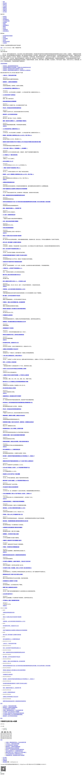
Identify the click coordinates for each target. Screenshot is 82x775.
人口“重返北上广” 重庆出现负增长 (10, 154)
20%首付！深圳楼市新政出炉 (9, 214)
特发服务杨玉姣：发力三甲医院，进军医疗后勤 (13, 428)
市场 (1, 47)
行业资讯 (5, 6)
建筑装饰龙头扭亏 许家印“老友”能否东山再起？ (13, 574)
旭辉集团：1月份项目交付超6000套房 (11, 533)
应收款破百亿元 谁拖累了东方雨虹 (10, 580)
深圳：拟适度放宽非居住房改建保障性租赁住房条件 (14, 195)
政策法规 (5, 8)
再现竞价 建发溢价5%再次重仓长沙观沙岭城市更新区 (14, 308)
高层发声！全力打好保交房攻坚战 (10, 114)
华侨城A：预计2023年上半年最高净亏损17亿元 (13, 514)
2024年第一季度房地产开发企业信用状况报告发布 (13, 713)
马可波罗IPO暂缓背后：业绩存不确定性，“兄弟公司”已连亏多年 (16, 561)
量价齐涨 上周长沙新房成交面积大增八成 (11, 274)
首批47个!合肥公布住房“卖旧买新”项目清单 (12, 235)
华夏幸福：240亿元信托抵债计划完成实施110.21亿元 (14, 289)
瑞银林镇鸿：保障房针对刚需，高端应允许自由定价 (14, 415)
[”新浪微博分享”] (1, 50)
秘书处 (4, 28)
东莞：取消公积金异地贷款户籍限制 (10, 221)
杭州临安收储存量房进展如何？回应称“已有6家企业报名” (15, 255)
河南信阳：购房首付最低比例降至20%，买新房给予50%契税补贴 (16, 70)
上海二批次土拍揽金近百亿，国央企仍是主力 (12, 355)
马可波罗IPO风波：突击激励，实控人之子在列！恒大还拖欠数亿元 (17, 567)
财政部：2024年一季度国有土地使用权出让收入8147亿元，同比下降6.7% (18, 174)
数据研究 (5, 7)
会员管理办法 (6, 19)
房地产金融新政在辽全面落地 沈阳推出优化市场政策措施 (15, 188)
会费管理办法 (6, 25)
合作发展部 (5, 38)
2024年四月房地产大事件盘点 (9, 94)
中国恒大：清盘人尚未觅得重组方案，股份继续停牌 (14, 302)
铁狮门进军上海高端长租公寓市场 (10, 587)
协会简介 (5, 16)
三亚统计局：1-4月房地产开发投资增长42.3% (12, 268)
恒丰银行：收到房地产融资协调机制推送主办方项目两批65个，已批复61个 (19, 455)
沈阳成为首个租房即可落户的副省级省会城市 (12, 261)
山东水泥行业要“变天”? (8, 593)
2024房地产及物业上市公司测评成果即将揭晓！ (13, 714)
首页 (4, 1)
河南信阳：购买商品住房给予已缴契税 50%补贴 (13, 68)
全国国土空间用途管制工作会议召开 (10, 349)
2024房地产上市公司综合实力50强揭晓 (11, 711)
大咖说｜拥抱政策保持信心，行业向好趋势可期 (13, 710)
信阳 (3, 63)
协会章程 (5, 22)
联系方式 (5, 759)
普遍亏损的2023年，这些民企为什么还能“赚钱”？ (16, 752)
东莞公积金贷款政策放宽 (8, 227)
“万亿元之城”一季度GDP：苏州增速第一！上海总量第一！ (15, 148)
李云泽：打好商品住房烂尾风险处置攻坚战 (12, 107)
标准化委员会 (6, 31)
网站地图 (5, 761)
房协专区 (5, 3)
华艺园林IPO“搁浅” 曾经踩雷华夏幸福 (11, 600)
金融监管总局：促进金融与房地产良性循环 (12, 396)
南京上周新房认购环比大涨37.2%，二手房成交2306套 (14, 281)
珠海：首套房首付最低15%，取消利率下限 (12, 208)
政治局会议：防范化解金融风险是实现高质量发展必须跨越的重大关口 (18, 402)
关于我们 (5, 757)
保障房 (5, 63)
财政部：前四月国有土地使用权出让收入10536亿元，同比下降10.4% (17, 135)
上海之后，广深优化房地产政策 (9, 75)
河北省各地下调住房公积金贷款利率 (10, 487)
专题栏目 (5, 10)
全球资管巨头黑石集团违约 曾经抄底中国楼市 (12, 527)
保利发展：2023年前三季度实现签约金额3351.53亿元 (14, 507)
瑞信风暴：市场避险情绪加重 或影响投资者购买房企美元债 (15, 520)
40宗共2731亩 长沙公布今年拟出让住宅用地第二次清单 (14, 368)
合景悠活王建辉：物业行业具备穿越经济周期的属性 (14, 435)
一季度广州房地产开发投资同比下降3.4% (11, 167)
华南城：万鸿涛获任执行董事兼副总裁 (11, 546)
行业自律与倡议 (6, 20)
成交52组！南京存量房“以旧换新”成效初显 (12, 242)
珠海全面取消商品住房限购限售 (9, 101)
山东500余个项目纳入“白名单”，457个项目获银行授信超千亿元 (16, 467)
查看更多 (5, 126)
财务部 (4, 40)
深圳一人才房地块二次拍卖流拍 (9, 362)
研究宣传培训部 (6, 41)
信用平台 (5, 4)
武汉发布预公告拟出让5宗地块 (9, 388)
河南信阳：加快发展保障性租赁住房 (10, 65)
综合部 (4, 37)
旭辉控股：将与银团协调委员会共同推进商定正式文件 (14, 321)
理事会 (4, 26)
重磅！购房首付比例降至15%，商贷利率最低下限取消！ (15, 120)
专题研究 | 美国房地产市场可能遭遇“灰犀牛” (12, 540)
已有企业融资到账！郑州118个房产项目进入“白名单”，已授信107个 (17, 493)
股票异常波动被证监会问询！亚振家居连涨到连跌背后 (14, 554)
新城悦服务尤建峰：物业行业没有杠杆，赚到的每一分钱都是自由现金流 (18, 422)
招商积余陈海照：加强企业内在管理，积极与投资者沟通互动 (16, 441)
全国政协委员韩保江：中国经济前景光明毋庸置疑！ (14, 501)
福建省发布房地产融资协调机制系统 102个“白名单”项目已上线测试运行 (18, 461)
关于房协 (5, 11)
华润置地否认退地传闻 (7, 315)
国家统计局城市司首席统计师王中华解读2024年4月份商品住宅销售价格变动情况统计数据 (22, 141)
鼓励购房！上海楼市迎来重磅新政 (10, 81)
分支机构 (5, 42)
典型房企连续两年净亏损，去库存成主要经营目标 (13, 334)
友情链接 (5, 760)
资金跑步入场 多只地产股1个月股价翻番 (11, 474)
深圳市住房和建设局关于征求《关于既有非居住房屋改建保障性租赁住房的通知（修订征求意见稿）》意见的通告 (26, 201)
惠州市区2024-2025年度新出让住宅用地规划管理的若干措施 (15, 381)
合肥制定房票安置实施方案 (8, 182)
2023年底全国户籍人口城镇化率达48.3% (11, 88)
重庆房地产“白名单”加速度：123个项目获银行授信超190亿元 (16, 480)
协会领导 (5, 18)
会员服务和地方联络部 (7, 35)
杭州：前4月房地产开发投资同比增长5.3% (12, 248)
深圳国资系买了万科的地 (8, 328)
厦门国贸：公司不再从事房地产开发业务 (11, 295)
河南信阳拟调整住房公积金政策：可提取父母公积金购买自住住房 (17, 67)
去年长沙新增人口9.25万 (8, 161)
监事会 (4, 23)
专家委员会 (5, 29)
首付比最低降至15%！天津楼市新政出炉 (11, 449)
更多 (6, 608)
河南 (1, 63)
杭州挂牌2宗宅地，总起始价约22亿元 (11, 342)
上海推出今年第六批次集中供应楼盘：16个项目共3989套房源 (16, 375)
